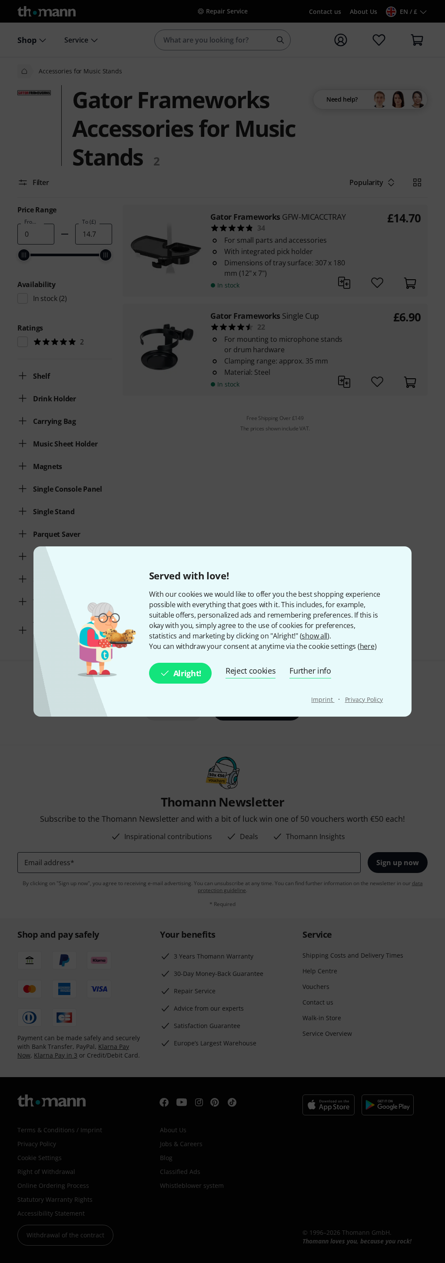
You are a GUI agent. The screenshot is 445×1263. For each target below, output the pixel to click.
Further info (310, 670)
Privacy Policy (364, 699)
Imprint (322, 699)
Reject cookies (251, 670)
